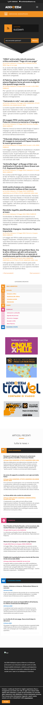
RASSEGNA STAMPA (14, 581)
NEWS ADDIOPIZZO (11, 286)
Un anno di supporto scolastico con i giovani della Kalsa (21, 476)
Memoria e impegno (12, 318)
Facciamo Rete (7, 499)
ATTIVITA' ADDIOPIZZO (24, 193)
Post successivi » (35, 273)
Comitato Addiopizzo (10, 63)
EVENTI (8, 305)
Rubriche (9, 309)
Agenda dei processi (12, 315)
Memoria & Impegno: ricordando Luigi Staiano (20, 542)
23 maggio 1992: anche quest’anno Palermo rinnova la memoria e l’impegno (21, 121)
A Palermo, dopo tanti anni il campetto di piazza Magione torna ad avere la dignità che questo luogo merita (21, 82)
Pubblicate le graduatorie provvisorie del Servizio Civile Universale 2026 (21, 558)
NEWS (4, 65)
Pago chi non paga (12, 65)
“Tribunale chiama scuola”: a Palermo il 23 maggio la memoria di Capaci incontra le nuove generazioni (21, 141)
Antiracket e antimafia (13, 313)
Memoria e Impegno (32, 124)
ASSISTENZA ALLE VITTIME (10, 193)
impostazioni (28, 698)
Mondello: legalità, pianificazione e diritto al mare (21, 211)
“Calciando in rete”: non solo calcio (18, 101)
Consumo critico (11, 294)
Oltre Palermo (11, 323)
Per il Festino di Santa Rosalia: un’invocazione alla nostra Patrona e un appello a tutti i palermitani (21, 527)
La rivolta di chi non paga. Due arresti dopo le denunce (20, 620)
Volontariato (10, 302)
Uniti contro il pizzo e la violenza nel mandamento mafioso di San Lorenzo (19, 188)
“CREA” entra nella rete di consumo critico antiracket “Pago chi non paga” (20, 60)
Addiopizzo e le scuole (33, 170)
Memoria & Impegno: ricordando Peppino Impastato (21, 230)
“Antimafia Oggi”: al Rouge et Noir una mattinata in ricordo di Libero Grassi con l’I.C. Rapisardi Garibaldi (21, 166)
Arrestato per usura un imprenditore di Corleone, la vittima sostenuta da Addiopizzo (21, 602)
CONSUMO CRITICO (31, 63)
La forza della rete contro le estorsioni (17, 495)
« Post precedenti (8, 273)
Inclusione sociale (12, 299)
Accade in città (30, 86)
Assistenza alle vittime (13, 296)
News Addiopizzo (14, 450)
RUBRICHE (6, 88)
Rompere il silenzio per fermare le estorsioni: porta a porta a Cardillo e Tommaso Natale (19, 457)
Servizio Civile (26, 561)
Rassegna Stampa (12, 327)
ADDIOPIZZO (30, 103)
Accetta (6, 701)
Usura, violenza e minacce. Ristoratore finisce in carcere (21, 587)
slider (36, 193)
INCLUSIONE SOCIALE (16, 105)
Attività (9, 290)
